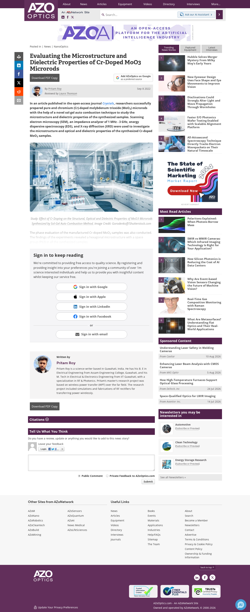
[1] (171, 63)
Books (151, 511)
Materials (153, 520)
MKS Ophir (173, 372)
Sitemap (153, 539)
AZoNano (33, 515)
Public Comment (92, 476)
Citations (37, 419)
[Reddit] (18, 91)
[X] (18, 82)
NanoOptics (61, 46)
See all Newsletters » (173, 477)
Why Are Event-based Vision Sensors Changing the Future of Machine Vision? (204, 284)
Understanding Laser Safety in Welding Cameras (187, 349)
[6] (171, 325)
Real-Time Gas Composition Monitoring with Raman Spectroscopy (204, 304)
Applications (155, 525)
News (47, 46)
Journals (116, 539)
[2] (171, 83)
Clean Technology (186, 442)
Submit (148, 481)
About (188, 511)
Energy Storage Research (190, 460)
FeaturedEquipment (190, 49)
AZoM (31, 511)
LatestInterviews (211, 49)
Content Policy (193, 549)
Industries (154, 530)
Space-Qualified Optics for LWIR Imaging (187, 396)
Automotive (183, 424)
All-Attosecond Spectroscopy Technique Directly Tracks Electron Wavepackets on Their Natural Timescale (204, 144)
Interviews (117, 534)
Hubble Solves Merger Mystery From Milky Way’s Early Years (202, 60)
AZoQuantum (76, 515)
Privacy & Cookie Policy (198, 544)
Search (189, 515)
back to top (206, 567)
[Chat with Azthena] (240, 604)
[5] (171, 143)
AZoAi (71, 520)
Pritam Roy (66, 363)
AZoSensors (75, 511)
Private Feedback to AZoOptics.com (132, 476)
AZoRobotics (35, 520)
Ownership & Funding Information (198, 555)
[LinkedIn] (18, 65)
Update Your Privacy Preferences (57, 607)
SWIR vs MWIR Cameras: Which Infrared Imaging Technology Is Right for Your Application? (203, 243)
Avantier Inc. (174, 401)
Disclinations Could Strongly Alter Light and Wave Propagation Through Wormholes (203, 102)
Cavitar (171, 356)
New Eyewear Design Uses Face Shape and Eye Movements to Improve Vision (204, 82)
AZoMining (34, 534)
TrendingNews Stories (169, 49)
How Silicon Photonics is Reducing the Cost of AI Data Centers (204, 262)
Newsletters (192, 525)
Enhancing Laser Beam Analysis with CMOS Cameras (189, 365)
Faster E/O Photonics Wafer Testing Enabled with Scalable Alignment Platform (204, 122)
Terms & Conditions (197, 539)
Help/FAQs (154, 534)
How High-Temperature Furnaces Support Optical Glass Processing (188, 381)
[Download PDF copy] (18, 56)
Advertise (190, 534)
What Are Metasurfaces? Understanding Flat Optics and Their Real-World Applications (204, 324)
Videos (115, 525)
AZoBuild (33, 530)
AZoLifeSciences (77, 530)
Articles (115, 515)
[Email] (18, 100)
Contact (189, 530)
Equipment (117, 520)
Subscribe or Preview (187, 428)
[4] (171, 123)
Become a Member (196, 520)
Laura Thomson (68, 93)
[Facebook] (18, 74)
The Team (154, 544)
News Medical (76, 525)
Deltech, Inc (173, 388)
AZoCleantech (36, 525)
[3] (171, 103)
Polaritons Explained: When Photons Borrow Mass (202, 222)
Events (152, 515)
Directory (116, 530)
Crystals (108, 103)
